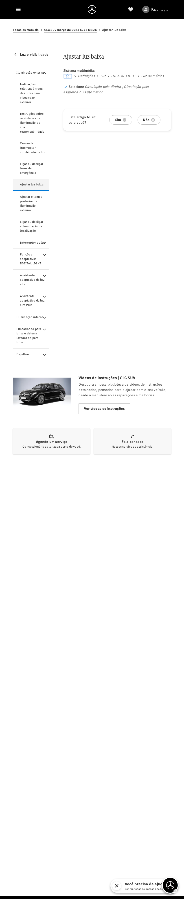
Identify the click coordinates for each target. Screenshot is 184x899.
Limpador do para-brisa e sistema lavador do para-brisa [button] (29, 335)
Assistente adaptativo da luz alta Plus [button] (32, 300)
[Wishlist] (130, 9)
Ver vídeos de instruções (104, 408)
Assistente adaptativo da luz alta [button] (32, 279)
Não (146, 119)
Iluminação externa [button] (30, 72)
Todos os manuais (26, 30)
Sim (118, 119)
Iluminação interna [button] (29, 317)
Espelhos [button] (22, 354)
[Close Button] (143, 885)
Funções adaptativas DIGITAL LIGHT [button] (30, 259)
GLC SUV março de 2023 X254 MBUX (70, 30)
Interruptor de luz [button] (32, 242)
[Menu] (18, 9)
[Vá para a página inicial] (92, 9)
